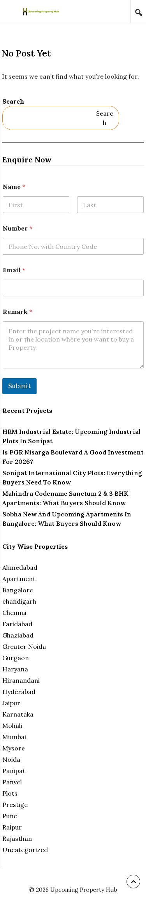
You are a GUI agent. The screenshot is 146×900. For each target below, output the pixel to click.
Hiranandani (21, 680)
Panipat (13, 771)
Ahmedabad (19, 567)
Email (14, 270)
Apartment (18, 579)
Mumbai (14, 737)
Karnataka (17, 714)
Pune (9, 816)
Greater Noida (24, 646)
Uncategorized (25, 850)
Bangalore (17, 590)
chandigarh (19, 601)
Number (17, 228)
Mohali (12, 725)
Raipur (12, 827)
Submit (19, 386)
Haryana (15, 669)
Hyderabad (18, 692)
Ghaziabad (17, 635)
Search (13, 101)
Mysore (13, 748)
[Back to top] (133, 881)
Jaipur (11, 703)
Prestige (15, 804)
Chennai (14, 612)
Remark (17, 311)
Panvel (12, 782)
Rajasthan (17, 838)
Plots (10, 793)
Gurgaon (15, 658)
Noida (11, 759)
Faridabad (17, 624)
